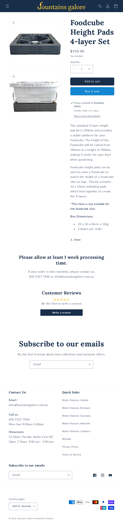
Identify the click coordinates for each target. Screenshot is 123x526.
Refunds (66, 438)
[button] (7, 6)
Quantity (75, 62)
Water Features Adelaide (76, 423)
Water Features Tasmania (76, 415)
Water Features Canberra (76, 431)
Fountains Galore (25, 518)
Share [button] (77, 239)
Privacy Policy (70, 446)
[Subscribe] (89, 364)
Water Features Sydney (75, 400)
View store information (87, 116)
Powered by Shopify (43, 518)
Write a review (61, 312)
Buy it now (92, 91)
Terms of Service (71, 454)
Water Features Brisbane (76, 407)
